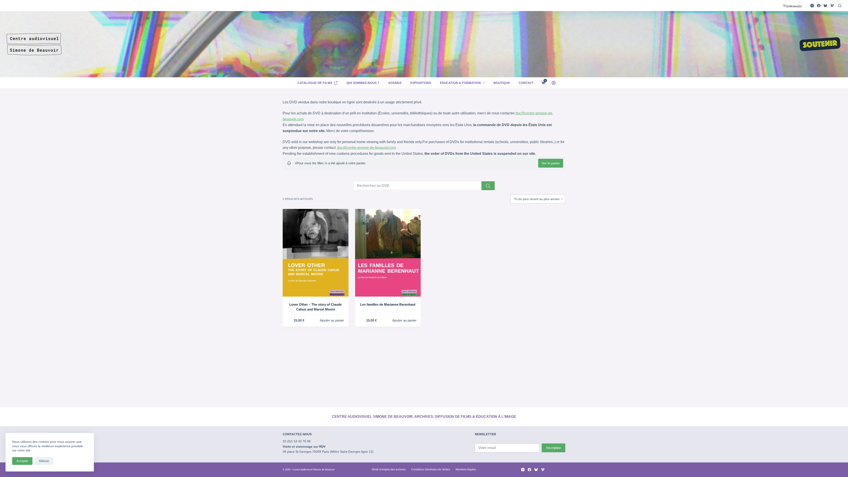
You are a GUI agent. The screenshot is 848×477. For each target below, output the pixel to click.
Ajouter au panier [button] (332, 320)
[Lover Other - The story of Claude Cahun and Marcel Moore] (315, 253)
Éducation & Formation (460, 83)
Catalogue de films (314, 83)
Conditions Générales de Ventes (430, 469)
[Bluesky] (825, 5)
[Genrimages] (792, 5)
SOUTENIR (820, 44)
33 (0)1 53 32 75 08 (296, 441)
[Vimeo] (832, 5)
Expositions (420, 83)
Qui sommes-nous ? (362, 83)
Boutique (502, 83)
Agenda (394, 83)
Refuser (44, 461)
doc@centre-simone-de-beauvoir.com (366, 148)
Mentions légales (466, 469)
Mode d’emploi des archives (389, 469)
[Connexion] (554, 83)
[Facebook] (818, 5)
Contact (526, 83)
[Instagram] (812, 5)
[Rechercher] (839, 5)
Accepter (22, 461)
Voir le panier (550, 163)
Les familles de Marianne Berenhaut (387, 304)
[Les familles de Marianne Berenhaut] (388, 253)
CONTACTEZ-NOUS (297, 434)
